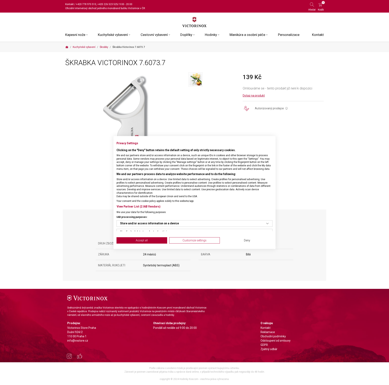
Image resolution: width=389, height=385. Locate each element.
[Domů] (66, 47)
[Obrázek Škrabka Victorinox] (126, 127)
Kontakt (69, 4)
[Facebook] (79, 356)
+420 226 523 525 (107, 4)
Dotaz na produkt (254, 95)
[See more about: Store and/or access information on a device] (267, 224)
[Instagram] (69, 356)
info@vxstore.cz (77, 340)
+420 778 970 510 (86, 4)
